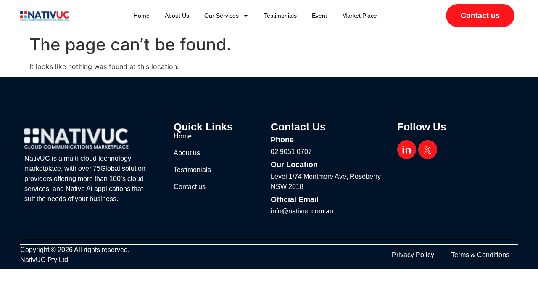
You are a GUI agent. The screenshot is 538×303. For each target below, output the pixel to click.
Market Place (359, 15)
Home (142, 15)
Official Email (295, 199)
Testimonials (280, 15)
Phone (282, 140)
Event (319, 15)
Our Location (294, 164)
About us (177, 15)
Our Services (221, 15)
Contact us (190, 186)
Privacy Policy (413, 254)
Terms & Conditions (480, 254)
